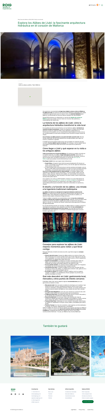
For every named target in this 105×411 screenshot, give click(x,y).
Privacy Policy (82, 409)
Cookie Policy (90, 409)
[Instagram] (19, 394)
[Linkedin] (15, 394)
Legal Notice (73, 409)
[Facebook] (11, 394)
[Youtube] (23, 394)
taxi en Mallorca (56, 180)
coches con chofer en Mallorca (68, 180)
